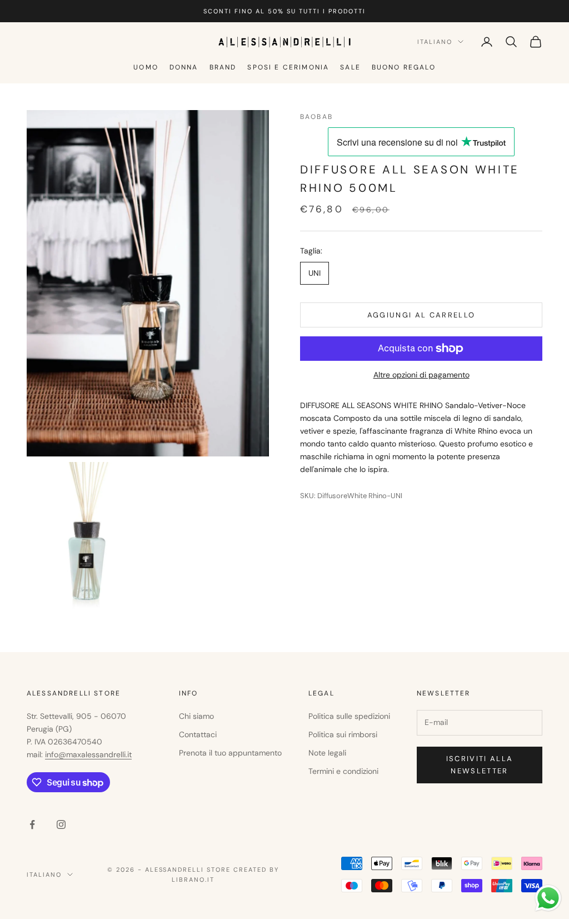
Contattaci (198, 734)
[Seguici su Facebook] (32, 824)
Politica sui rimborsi (342, 734)
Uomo (145, 67)
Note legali (327, 753)
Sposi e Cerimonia (288, 67)
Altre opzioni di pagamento (421, 375)
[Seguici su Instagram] (61, 824)
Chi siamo (196, 716)
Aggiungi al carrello (421, 315)
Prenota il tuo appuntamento (230, 753)
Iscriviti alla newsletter (479, 764)
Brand (223, 67)
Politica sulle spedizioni (349, 716)
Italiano (434, 42)
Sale (350, 67)
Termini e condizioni (343, 771)
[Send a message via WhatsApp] (548, 898)
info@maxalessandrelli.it (88, 754)
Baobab (316, 116)
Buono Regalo (404, 67)
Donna (183, 67)
